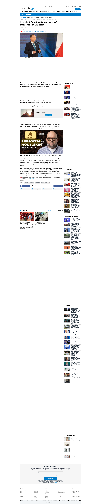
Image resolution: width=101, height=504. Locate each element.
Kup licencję (32, 178)
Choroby (59, 493)
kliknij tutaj (56, 482)
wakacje (32, 182)
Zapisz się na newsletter (41, 31)
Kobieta (46, 488)
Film (46, 495)
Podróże (22, 14)
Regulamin (44, 500)
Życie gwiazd (47, 493)
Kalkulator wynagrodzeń (76, 496)
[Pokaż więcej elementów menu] (80, 11)
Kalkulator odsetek (75, 493)
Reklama (32, 500)
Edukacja (46, 491)
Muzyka (46, 496)
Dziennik (21, 19)
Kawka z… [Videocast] (40, 17)
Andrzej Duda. (44, 182)
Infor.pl (21, 488)
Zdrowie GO (33, 17)
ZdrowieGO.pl (67, 6)
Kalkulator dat (74, 488)
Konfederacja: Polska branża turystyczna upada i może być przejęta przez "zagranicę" (47, 111)
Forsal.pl (21, 492)
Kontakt (21, 500)
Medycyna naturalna (61, 492)
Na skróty (22, 486)
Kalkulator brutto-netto (76, 495)
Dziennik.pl (36, 486)
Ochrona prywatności (52, 500)
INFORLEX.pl (56, 6)
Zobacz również (48, 115)
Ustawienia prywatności (72, 500)
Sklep (80, 6)
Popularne (50, 210)
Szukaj (79, 8)
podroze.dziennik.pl (27, 19)
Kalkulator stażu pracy (75, 491)
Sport (34, 493)
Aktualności (29, 14)
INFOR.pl (45, 6)
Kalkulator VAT (74, 492)
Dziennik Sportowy (48, 17)
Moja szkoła (47, 492)
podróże (26, 182)
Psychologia (60, 495)
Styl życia (59, 496)
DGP (61, 6)
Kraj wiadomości (58, 210)
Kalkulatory (74, 486)
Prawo (59, 488)
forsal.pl (50, 6)
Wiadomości (36, 492)
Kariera (37, 500)
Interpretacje (22, 495)
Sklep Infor (22, 496)
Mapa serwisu (62, 500)
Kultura (46, 497)
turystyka (37, 182)
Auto (34, 488)
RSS (80, 500)
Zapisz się (50, 478)
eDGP (21, 491)
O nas (27, 500)
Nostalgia (28, 17)
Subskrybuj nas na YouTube (28, 31)
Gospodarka (36, 491)
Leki (58, 491)
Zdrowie (35, 495)
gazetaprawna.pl (74, 6)
